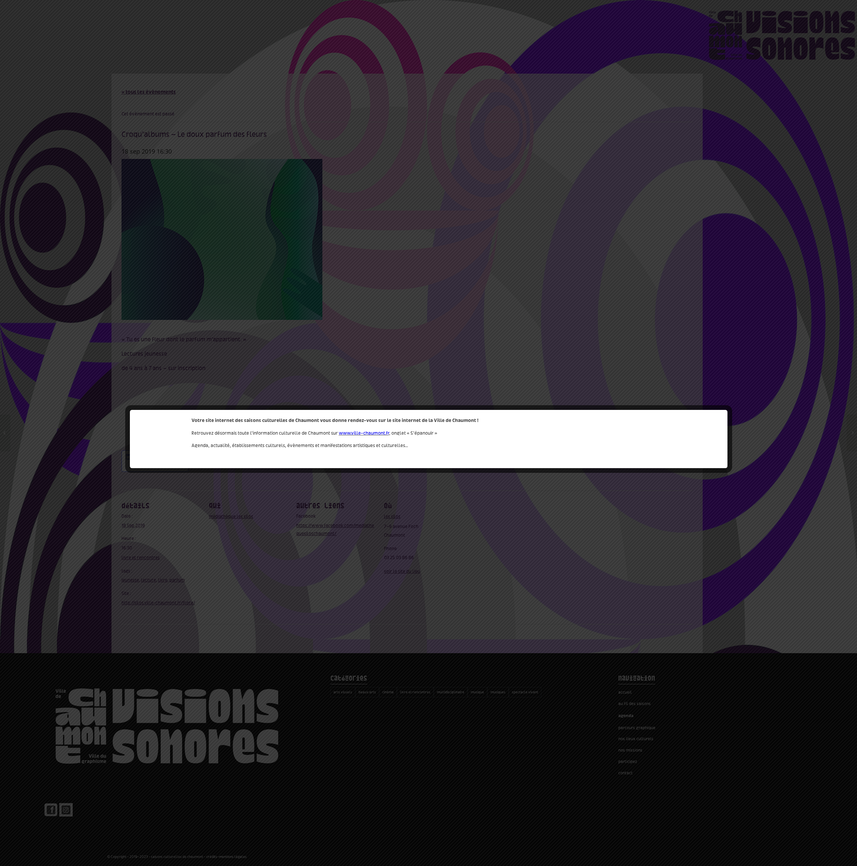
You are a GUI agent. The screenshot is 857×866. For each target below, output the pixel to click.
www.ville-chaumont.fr (364, 433)
